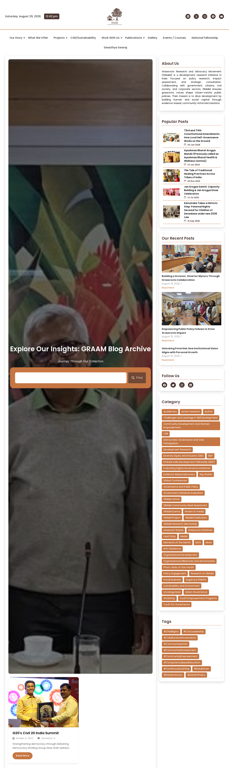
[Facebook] (213, 16)
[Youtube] (221, 16)
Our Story (16, 38)
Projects (59, 38)
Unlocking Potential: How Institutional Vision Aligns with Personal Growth (190, 350)
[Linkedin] (187, 16)
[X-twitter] (196, 16)
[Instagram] (204, 16)
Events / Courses (174, 38)
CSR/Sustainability (83, 38)
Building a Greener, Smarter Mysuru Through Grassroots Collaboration (191, 278)
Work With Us (111, 38)
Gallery (152, 38)
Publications (133, 38)
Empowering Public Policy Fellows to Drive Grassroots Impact (188, 330)
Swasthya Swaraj (115, 47)
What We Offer (38, 38)
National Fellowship (205, 38)
